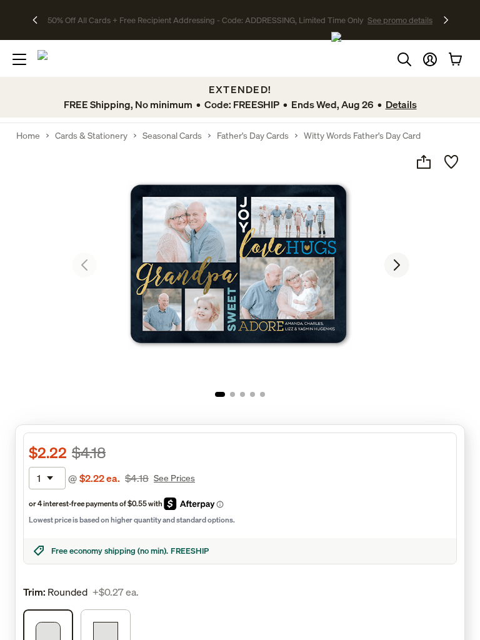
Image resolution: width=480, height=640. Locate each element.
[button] (430, 59)
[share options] (423, 162)
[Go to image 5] (262, 394)
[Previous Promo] (39, 20)
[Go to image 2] (232, 394)
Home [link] (28, 135)
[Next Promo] (446, 20)
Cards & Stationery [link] (91, 135)
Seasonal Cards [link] (172, 135)
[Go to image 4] (252, 394)
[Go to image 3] (242, 394)
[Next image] (396, 265)
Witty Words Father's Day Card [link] (362, 135)
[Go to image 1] (220, 394)
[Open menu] (19, 59)
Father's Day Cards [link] (253, 135)
